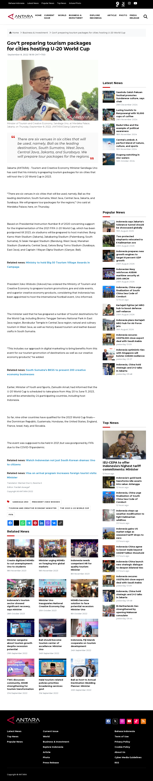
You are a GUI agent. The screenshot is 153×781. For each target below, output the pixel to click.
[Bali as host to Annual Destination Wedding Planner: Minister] (84, 667)
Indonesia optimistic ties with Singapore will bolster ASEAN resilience (130, 352)
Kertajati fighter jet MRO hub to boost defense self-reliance (130, 308)
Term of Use (122, 736)
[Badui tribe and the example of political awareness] (109, 129)
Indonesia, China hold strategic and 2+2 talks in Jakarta (129, 367)
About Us (120, 752)
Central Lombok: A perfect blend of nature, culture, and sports (130, 142)
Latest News (33, 3)
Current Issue (49, 16)
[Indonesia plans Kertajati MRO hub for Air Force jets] (109, 324)
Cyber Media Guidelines (128, 757)
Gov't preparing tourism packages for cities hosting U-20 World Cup (88, 32)
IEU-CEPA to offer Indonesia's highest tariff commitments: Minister (122, 466)
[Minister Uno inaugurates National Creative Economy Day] (52, 588)
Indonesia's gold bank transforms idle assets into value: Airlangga (129, 481)
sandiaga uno (20, 502)
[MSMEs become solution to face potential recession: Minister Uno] (84, 588)
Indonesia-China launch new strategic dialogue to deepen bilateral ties (129, 564)
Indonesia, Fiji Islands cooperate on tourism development (83, 643)
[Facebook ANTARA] (117, 3)
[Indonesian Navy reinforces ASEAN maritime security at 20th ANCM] (109, 273)
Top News (61, 3)
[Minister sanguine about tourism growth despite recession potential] (20, 627)
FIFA (11, 515)
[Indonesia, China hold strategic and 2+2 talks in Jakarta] (109, 369)
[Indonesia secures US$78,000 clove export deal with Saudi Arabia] (109, 339)
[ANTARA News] (20, 16)
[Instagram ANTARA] (129, 3)
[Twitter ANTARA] (123, 3)
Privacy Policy (122, 741)
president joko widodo (46, 502)
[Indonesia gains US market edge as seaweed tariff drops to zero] (109, 533)
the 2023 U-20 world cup (74, 508)
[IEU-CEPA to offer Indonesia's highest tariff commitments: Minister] (124, 444)
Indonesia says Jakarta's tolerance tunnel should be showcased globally (130, 224)
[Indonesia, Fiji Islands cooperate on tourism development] (84, 627)
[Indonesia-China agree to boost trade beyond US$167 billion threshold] (109, 551)
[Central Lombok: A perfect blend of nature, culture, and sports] (109, 144)
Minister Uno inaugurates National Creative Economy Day (52, 603)
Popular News (48, 3)
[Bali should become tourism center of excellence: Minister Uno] (52, 627)
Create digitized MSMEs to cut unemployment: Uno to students (20, 563)
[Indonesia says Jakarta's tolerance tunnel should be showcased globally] (109, 225)
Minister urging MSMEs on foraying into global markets (52, 563)
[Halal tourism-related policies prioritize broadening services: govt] (52, 667)
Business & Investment (76, 16)
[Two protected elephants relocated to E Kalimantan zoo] (109, 240)
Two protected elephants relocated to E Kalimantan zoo (129, 239)
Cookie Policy (122, 747)
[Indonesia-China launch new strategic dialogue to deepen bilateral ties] (109, 565)
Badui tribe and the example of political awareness (127, 128)
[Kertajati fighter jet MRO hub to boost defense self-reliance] (109, 309)
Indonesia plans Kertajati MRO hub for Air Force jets (130, 323)
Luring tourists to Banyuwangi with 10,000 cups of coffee (130, 113)
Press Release (134, 16)
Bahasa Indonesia (16, 3)
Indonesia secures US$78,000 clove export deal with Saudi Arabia (130, 338)
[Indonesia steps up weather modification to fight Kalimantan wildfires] (109, 515)
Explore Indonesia (96, 16)
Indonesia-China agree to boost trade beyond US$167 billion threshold (130, 549)
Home (38, 15)
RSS (117, 762)
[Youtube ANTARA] (135, 3)
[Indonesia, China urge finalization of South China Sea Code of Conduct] (109, 291)
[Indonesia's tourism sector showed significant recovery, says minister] (20, 588)
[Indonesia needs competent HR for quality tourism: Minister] (84, 548)
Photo (123, 15)
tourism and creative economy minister (32, 508)
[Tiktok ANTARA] (117, 5)
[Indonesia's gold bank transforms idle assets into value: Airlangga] (109, 482)
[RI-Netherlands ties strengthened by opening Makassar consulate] (109, 610)
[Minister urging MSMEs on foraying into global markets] (52, 548)
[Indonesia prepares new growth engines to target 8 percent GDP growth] (109, 255)
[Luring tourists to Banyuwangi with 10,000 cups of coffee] (109, 114)
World (62, 15)
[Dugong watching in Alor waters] (109, 159)
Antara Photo (75, 3)
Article (112, 15)
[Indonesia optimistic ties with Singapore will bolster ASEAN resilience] (109, 354)
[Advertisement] (125, 59)
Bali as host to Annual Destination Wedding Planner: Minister (83, 682)
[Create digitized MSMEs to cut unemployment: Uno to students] (20, 548)
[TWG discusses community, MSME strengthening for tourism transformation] (20, 667)
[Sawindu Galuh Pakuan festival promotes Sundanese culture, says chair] (109, 96)
